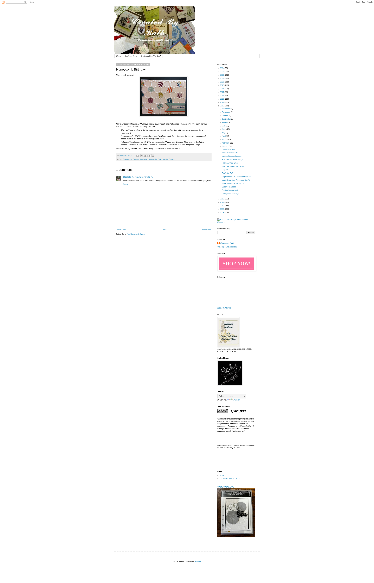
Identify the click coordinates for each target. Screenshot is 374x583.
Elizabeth (127, 177)
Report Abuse (224, 308)
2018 (222, 89)
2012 (222, 199)
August (225, 122)
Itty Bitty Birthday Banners (232, 156)
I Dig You (225, 170)
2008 (222, 213)
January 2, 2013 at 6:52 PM (142, 177)
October (225, 116)
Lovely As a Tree (228, 149)
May (224, 133)
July (224, 126)
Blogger (198, 561)
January (225, 146)
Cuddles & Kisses (229, 187)
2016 (222, 96)
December (226, 109)
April (224, 136)
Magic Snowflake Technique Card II (236, 180)
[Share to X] (147, 155)
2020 (222, 82)
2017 (222, 92)
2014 (222, 102)
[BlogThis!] (144, 155)
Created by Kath (227, 243)
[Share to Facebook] (150, 155)
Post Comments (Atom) (136, 234)
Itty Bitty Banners (169, 159)
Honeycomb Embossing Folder (151, 159)
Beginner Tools (131, 56)
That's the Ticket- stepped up (233, 166)
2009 (222, 209)
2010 (222, 206)
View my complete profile (227, 247)
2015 (222, 99)
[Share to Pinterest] (152, 155)
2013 (222, 106)
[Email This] (141, 155)
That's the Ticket (228, 173)
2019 (222, 85)
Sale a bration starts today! (232, 160)
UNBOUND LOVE (225, 487)
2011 (222, 202)
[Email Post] (137, 155)
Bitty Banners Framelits (131, 159)
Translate (236, 400)
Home (118, 56)
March (224, 140)
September (226, 119)
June (224, 129)
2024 (222, 68)
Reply (125, 184)
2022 (222, 75)
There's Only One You (230, 153)
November (226, 112)
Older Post (206, 230)
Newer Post (121, 230)
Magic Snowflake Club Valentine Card (237, 177)
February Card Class (230, 163)
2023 (222, 72)
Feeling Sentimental (230, 190)
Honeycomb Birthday (230, 194)
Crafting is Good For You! (151, 56)
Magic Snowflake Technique (233, 184)
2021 (222, 79)
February (226, 143)
